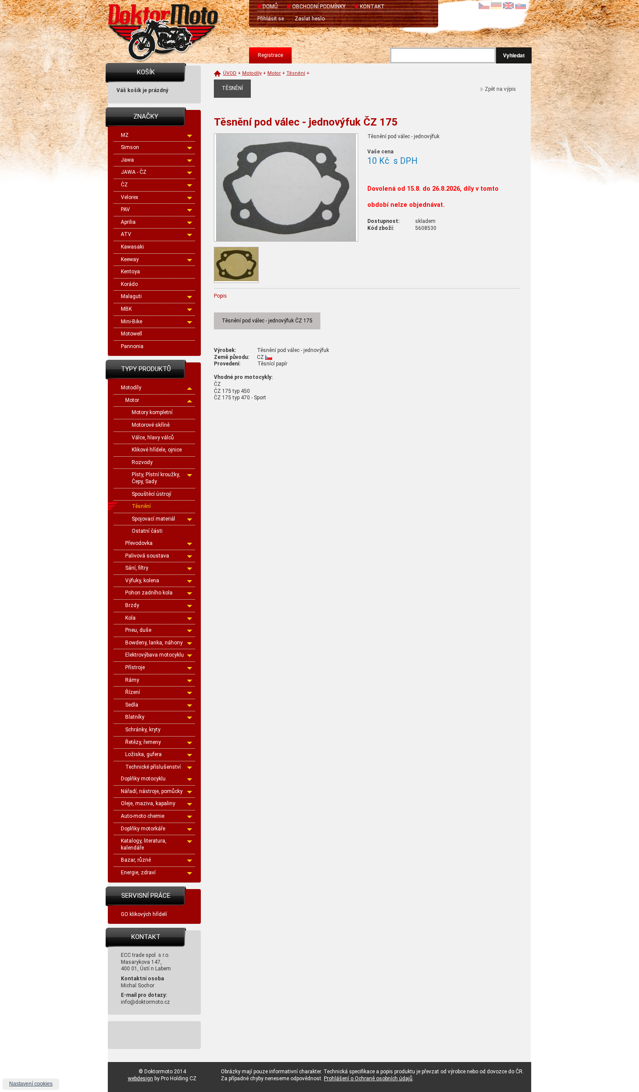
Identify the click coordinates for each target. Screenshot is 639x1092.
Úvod (229, 73)
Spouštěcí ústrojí (151, 494)
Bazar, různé (136, 860)
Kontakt (372, 6)
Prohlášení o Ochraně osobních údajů (368, 1078)
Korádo (129, 284)
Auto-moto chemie (142, 816)
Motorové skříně (151, 425)
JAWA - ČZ (133, 172)
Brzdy (132, 605)
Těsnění (141, 506)
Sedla (131, 705)
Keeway (130, 259)
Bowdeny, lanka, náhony (154, 643)
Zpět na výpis (500, 89)
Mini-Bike (131, 322)
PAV (125, 209)
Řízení (132, 692)
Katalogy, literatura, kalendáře (143, 844)
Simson (130, 147)
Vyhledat (514, 55)
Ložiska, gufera (143, 754)
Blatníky (134, 717)
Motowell (131, 334)
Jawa (127, 160)
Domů (270, 6)
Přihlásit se (270, 19)
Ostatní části (147, 531)
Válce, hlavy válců (153, 438)
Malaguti (131, 296)
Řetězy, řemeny (143, 742)
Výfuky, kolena (142, 581)
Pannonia (132, 346)
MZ (125, 135)
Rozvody (142, 462)
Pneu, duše (138, 630)
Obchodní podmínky (319, 6)
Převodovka (139, 543)
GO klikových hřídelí (144, 914)
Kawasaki (132, 247)
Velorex (129, 197)
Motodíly (131, 388)
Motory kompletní (152, 412)
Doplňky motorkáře (143, 829)
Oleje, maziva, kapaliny (148, 803)
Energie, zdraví (138, 873)
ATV (126, 234)
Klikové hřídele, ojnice (157, 450)
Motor (132, 400)
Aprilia (128, 222)
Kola (130, 618)
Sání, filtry (136, 568)
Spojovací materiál (153, 519)
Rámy (132, 680)
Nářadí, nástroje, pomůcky (152, 791)
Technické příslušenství (153, 767)
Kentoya (130, 272)
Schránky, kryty (142, 730)
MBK (126, 309)
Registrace (270, 55)
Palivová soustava (147, 556)
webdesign (140, 1078)
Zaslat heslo (310, 19)
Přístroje (135, 667)
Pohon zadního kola (149, 593)
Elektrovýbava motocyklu (154, 655)
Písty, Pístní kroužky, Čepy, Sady (156, 478)
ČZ (124, 185)
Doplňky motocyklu (143, 779)
